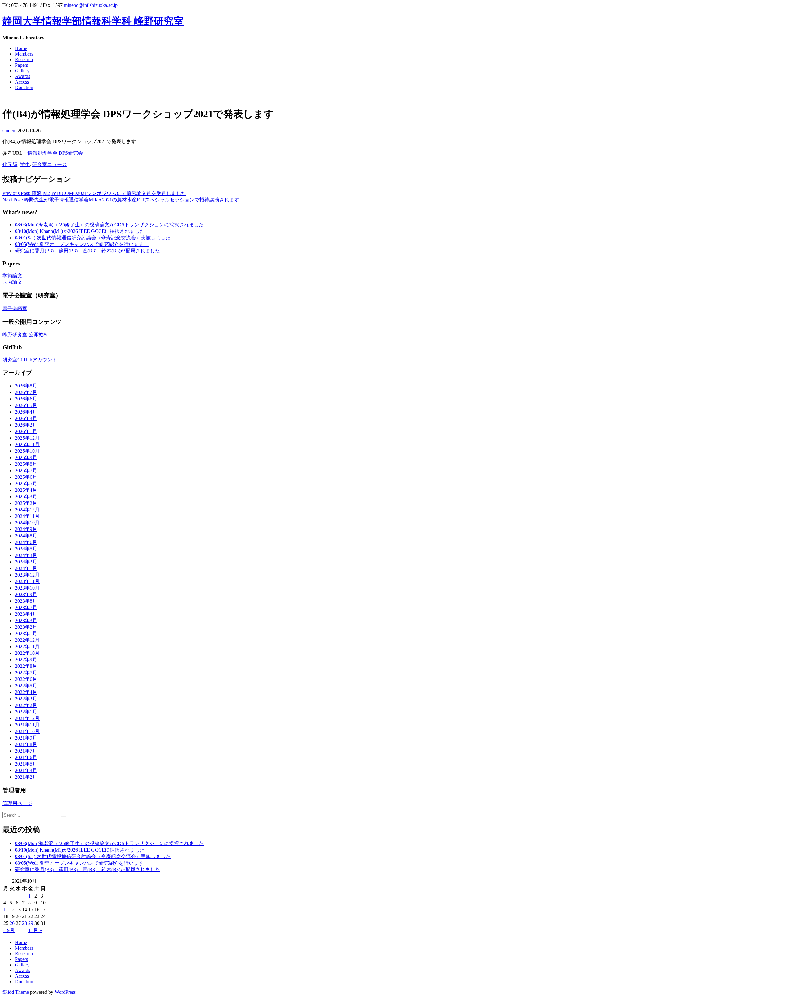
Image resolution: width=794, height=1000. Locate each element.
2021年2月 (26, 777)
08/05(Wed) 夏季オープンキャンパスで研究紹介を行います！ (82, 244)
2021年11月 (27, 724)
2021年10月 (27, 731)
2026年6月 (26, 398)
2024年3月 (26, 555)
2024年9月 (26, 529)
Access (22, 81)
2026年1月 (26, 431)
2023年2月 (26, 627)
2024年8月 (26, 535)
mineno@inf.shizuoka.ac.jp (91, 5)
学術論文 (12, 275)
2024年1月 (26, 568)
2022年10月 (27, 653)
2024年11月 (27, 516)
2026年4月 (26, 411)
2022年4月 (26, 692)
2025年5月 (26, 483)
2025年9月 (26, 457)
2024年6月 (26, 542)
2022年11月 (27, 646)
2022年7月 (26, 672)
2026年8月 (26, 385)
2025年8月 (26, 464)
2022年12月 (27, 640)
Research (24, 59)
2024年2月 (26, 561)
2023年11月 (27, 581)
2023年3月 (26, 620)
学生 (25, 164)
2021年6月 (26, 757)
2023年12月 (27, 574)
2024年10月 (27, 522)
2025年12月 (27, 438)
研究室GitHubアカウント (29, 359)
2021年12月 (27, 718)
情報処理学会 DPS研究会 (55, 153)
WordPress (65, 992)
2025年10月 (27, 451)
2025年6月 (26, 477)
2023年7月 (26, 607)
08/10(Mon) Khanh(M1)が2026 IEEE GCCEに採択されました (80, 231)
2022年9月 (26, 659)
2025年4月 (26, 490)
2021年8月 (26, 744)
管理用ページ (17, 803)
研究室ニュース (49, 164)
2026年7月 (26, 392)
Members (24, 54)
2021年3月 (26, 770)
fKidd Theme (15, 992)
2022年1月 (26, 711)
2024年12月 (27, 509)
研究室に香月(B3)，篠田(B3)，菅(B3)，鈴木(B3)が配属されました (87, 250)
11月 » (35, 930)
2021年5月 (26, 764)
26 (12, 923)
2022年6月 (26, 679)
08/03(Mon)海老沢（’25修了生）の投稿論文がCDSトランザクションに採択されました (109, 224)
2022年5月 (26, 685)
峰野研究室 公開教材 (25, 334)
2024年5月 (26, 548)
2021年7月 (26, 750)
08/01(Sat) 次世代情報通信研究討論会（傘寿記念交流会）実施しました (93, 237)
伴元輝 (9, 164)
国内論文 (12, 282)
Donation (24, 87)
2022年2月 (26, 705)
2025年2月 (26, 503)
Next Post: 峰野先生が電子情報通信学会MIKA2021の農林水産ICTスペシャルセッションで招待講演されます (120, 199)
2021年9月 (26, 737)
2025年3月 (26, 496)
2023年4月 (26, 614)
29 (30, 923)
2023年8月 (26, 601)
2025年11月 (27, 444)
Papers (21, 65)
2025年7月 (26, 470)
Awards (22, 76)
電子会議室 (14, 308)
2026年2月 (26, 425)
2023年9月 (26, 594)
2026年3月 (26, 418)
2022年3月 (26, 698)
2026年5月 (26, 405)
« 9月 (9, 930)
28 (24, 923)
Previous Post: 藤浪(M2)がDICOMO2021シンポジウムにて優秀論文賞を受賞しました (94, 193)
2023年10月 (27, 587)
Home (21, 48)
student (9, 130)
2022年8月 (26, 666)
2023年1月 (26, 633)
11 (5, 909)
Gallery (22, 70)
